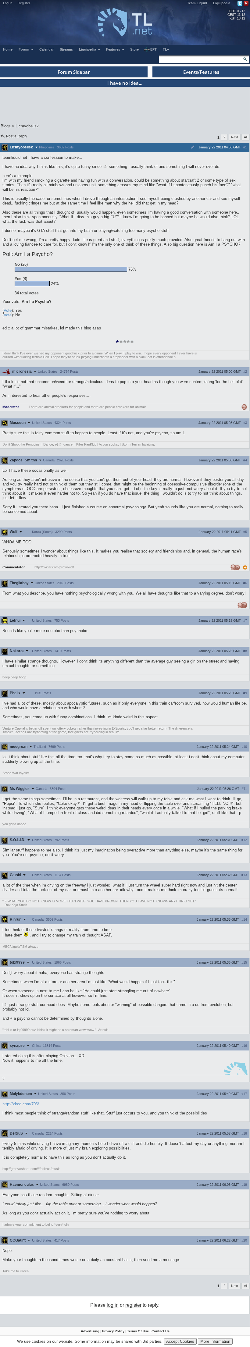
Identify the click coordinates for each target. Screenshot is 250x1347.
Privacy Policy (113, 1331)
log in (113, 1305)
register (133, 1305)
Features (113, 49)
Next (234, 137)
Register (24, 3)
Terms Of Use (138, 1331)
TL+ (166, 49)
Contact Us (161, 1331)
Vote (8, 310)
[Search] (245, 59)
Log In (7, 3)
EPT (153, 49)
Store (134, 49)
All (245, 137)
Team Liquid (197, 3)
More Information (215, 1341)
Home (7, 49)
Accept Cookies (180, 1341)
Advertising (90, 1331)
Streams (66, 49)
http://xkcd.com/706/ (20, 1104)
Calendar (46, 49)
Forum (24, 49)
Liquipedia (221, 3)
